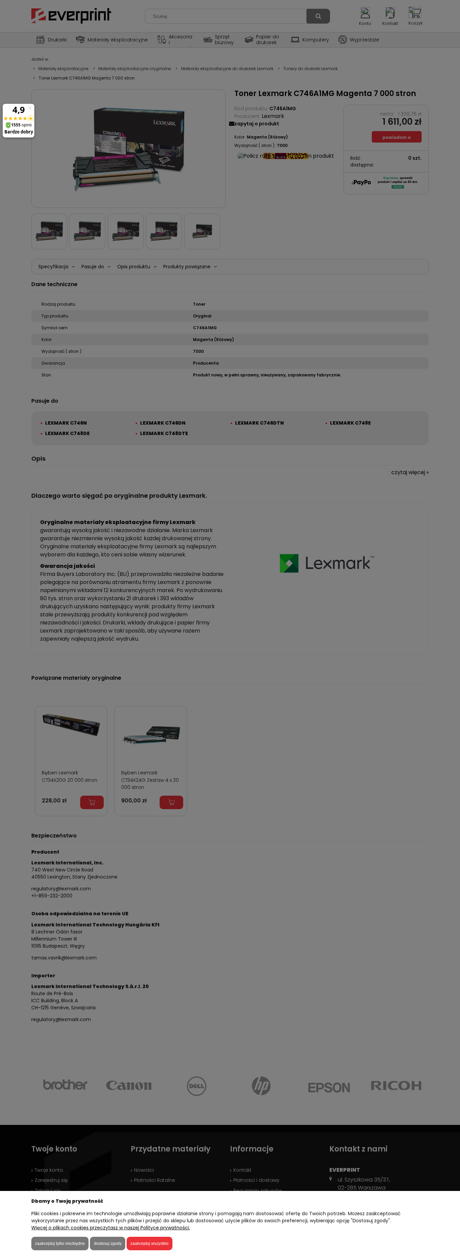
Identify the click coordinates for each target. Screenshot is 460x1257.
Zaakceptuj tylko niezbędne (60, 1243)
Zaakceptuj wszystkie (149, 1243)
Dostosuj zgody (108, 1243)
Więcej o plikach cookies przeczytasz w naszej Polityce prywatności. (110, 1227)
